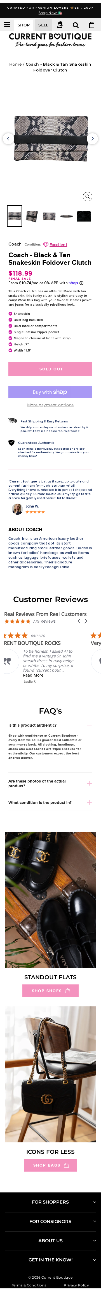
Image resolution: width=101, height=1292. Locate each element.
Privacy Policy (76, 1285)
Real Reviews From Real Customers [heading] (45, 614)
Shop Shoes (47, 991)
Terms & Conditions (29, 1285)
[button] (79, 621)
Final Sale (19, 278)
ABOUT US (50, 1240)
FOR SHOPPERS (50, 1202)
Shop (24, 25)
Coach (15, 244)
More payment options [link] (50, 405)
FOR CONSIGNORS (50, 1221)
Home (15, 64)
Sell (43, 25)
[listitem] (46, 658)
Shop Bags (46, 1165)
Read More (43, 675)
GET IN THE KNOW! (50, 1260)
